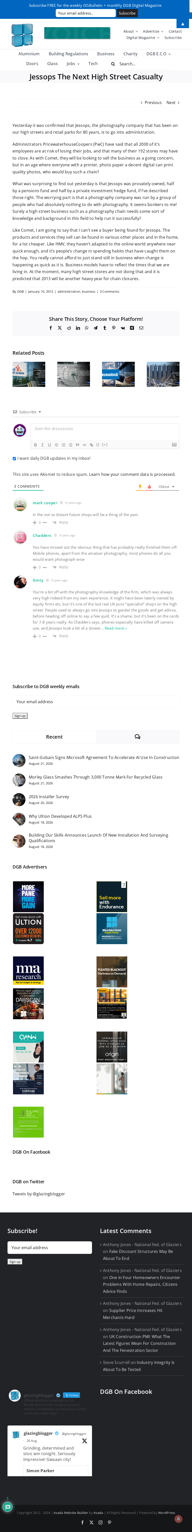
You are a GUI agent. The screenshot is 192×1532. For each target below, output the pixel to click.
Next (171, 102)
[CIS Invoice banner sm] (77, 29)
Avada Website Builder (71, 1512)
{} (98, 444)
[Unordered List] (70, 445)
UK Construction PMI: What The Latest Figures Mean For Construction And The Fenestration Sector (139, 1343)
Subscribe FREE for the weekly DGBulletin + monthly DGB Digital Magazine (95, 5)
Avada (98, 1512)
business (89, 291)
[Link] (91, 445)
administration (69, 291)
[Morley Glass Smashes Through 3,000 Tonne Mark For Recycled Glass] (19, 777)
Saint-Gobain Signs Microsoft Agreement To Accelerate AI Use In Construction (104, 757)
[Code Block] (84, 445)
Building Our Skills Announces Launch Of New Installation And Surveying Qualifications (98, 837)
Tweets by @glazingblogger (38, 1194)
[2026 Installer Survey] (19, 796)
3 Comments (109, 291)
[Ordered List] (63, 445)
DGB (20, 291)
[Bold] (35, 445)
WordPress (166, 1512)
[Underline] (49, 445)
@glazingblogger (74, 1434)
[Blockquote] (77, 445)
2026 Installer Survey (49, 796)
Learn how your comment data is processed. (132, 474)
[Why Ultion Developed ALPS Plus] (19, 816)
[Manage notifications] (178, 1519)
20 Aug (32, 1441)
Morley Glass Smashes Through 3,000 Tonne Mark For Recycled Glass (95, 777)
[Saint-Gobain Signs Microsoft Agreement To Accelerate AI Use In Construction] (19, 757)
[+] (105, 444)
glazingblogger (38, 1433)
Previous (153, 102)
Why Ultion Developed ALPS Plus (60, 816)
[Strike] (56, 445)
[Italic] (42, 445)
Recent (54, 736)
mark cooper (45, 502)
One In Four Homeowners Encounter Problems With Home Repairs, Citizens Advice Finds (141, 1284)
